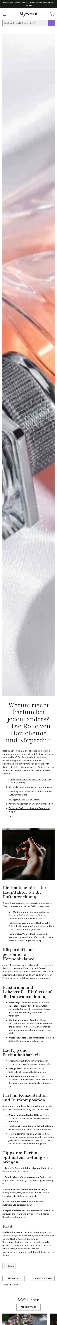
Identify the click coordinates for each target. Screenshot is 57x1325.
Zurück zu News (10, 1284)
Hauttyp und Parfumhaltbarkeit (24, 799)
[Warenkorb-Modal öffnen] (52, 14)
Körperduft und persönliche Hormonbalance (31, 787)
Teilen (11, 1266)
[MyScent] (28, 14)
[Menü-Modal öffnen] (4, 14)
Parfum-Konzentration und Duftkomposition (31, 803)
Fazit (11, 816)
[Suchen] (51, 23)
